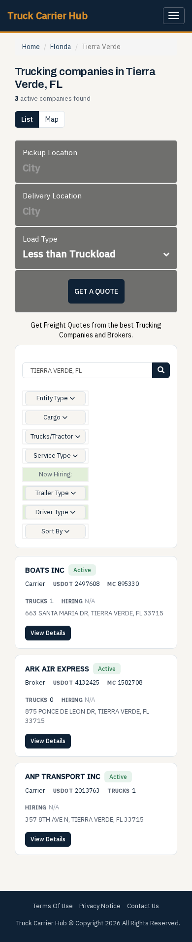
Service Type (52, 455)
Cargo (52, 417)
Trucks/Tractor (53, 436)
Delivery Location (52, 195)
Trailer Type (52, 493)
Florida (60, 46)
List (27, 119)
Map (52, 119)
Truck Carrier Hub (47, 15)
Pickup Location (50, 152)
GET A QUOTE (96, 291)
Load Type (40, 239)
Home (31, 46)
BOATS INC (44, 570)
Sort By (52, 531)
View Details (48, 633)
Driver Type (52, 512)
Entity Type (52, 398)
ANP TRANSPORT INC (62, 776)
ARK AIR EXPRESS (57, 668)
